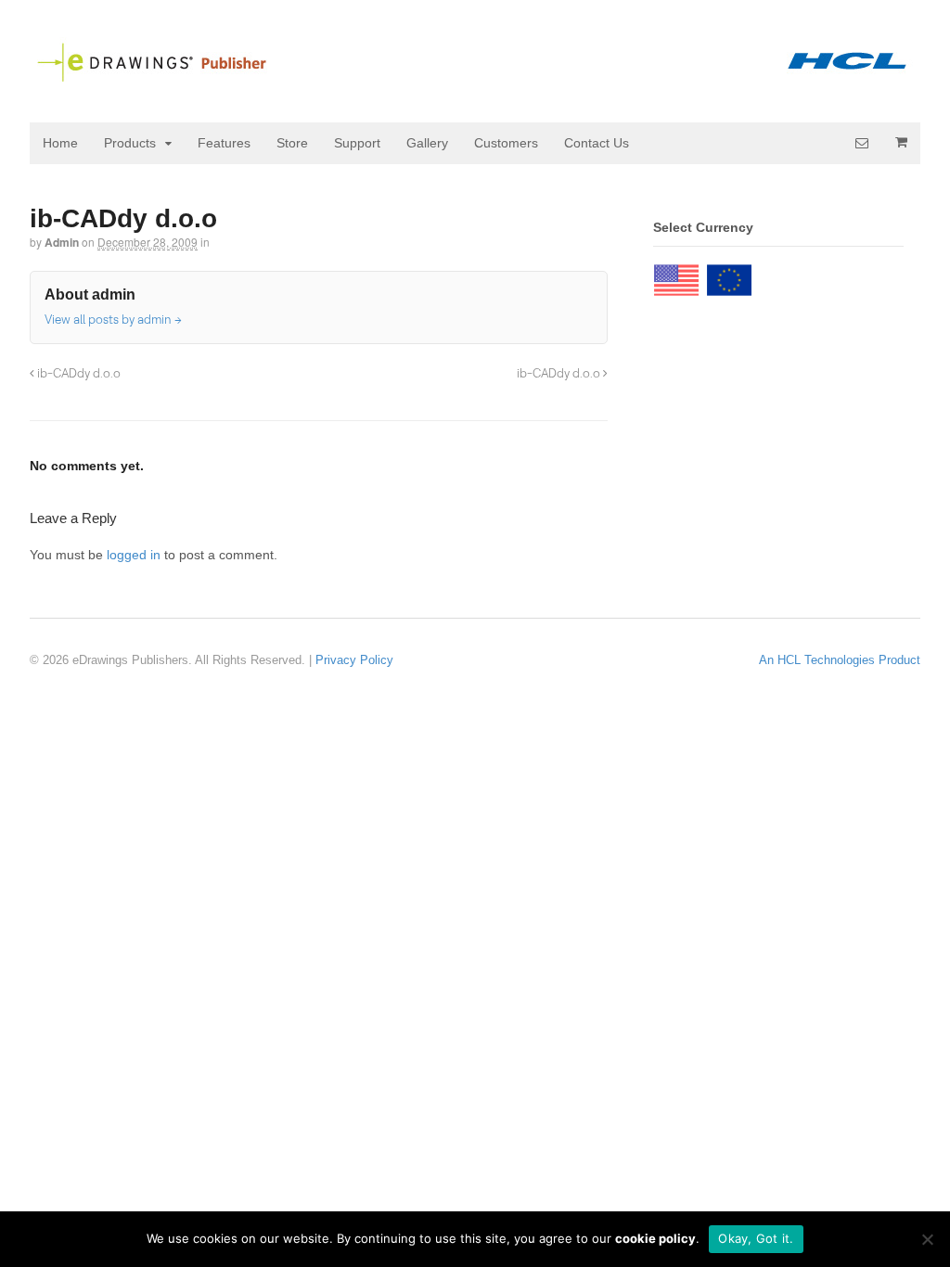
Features (224, 142)
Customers (506, 142)
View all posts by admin (113, 319)
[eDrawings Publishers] (475, 75)
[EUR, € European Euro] (729, 275)
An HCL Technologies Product (839, 660)
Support (357, 142)
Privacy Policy (354, 660)
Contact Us (596, 142)
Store (292, 142)
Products (130, 142)
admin (62, 242)
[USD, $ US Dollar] (676, 275)
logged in (133, 554)
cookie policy (655, 1238)
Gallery (427, 142)
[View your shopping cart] (900, 141)
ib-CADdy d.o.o (77, 372)
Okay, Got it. (755, 1238)
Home (60, 142)
